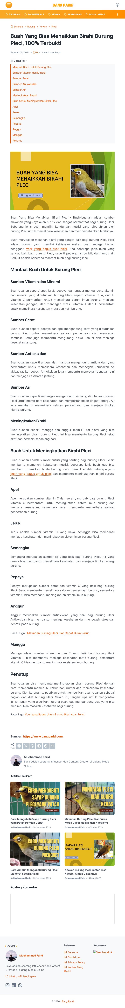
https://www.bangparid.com (43, 736)
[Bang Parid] (63, 5)
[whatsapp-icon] (20, 985)
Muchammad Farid (31, 955)
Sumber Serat (21, 78)
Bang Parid (68, 1001)
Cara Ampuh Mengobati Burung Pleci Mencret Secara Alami (33, 871)
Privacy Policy (76, 962)
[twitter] (26, 746)
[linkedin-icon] (14, 985)
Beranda (72, 952)
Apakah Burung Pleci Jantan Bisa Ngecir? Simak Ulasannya (85, 871)
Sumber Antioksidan (24, 84)
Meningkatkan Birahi (24, 95)
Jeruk (16, 112)
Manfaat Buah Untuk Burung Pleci (32, 67)
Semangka (19, 118)
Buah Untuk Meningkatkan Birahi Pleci (35, 101)
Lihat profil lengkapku (22, 976)
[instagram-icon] (7, 985)
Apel (15, 106)
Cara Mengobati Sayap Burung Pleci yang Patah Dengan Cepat (33, 820)
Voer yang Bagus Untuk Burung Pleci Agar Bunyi (54, 714)
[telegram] (39, 746)
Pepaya (17, 123)
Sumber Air (19, 89)
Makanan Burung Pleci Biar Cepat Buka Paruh (58, 633)
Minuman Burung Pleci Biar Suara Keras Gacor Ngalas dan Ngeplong (86, 820)
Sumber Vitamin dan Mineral (29, 72)
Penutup (17, 140)
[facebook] (19, 746)
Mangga (17, 134)
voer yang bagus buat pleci (46, 249)
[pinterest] (46, 746)
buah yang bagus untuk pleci (30, 473)
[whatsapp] (32, 746)
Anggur (17, 129)
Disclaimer (74, 957)
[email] (52, 746)
